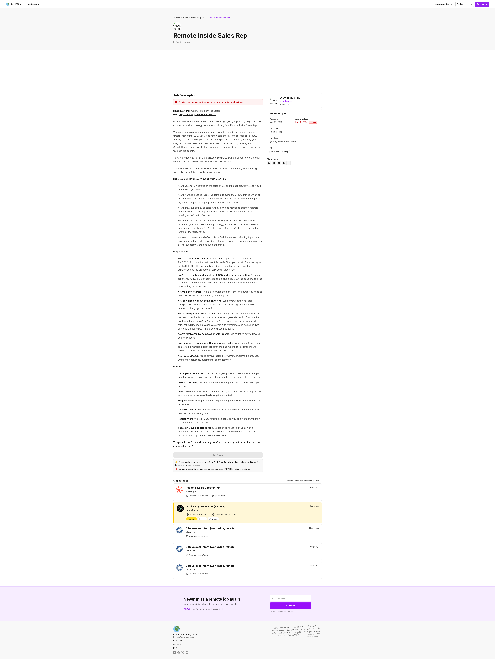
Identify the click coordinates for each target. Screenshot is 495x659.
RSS (175, 648)
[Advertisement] (247, 70)
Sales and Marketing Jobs (194, 18)
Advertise (177, 644)
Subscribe (290, 606)
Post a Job (482, 4)
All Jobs (176, 18)
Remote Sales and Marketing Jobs (302, 480)
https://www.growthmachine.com (197, 114)
